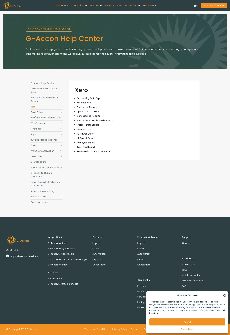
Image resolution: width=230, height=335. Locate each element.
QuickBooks (46, 112)
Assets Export (84, 129)
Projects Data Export (88, 124)
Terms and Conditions (96, 329)
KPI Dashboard (38, 161)
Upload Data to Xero (88, 111)
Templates (46, 156)
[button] (223, 295)
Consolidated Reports (88, 116)
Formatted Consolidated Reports (95, 120)
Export (95, 248)
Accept (187, 322)
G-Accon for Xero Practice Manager (67, 259)
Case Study (188, 264)
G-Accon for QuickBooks (61, 248)
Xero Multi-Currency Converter (94, 151)
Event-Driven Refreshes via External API (45, 183)
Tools (46, 145)
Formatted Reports (87, 107)
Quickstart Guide (191, 275)
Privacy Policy (187, 329)
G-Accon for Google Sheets (63, 283)
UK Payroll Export (86, 138)
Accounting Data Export (90, 98)
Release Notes (46, 196)
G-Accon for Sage (58, 264)
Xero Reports (84, 102)
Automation (99, 253)
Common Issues (39, 202)
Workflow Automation (46, 150)
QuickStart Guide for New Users (44, 90)
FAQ (184, 286)
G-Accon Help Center (42, 83)
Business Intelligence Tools (46, 167)
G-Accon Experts (146, 291)
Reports (96, 259)
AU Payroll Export (86, 142)
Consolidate (99, 264)
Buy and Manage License (44, 139)
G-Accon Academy (192, 280)
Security (135, 329)
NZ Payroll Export (86, 133)
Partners (141, 286)
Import (96, 243)
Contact (186, 243)
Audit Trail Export (86, 147)
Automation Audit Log (42, 191)
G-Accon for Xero (57, 243)
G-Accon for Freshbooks (61, 253)
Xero (46, 106)
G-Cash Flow (55, 278)
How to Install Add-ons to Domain (44, 99)
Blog (184, 270)
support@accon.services (24, 256)
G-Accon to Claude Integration (41, 174)
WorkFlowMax (46, 123)
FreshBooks (46, 128)
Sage (46, 134)
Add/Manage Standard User (46, 117)
